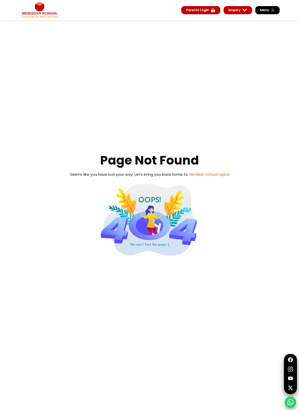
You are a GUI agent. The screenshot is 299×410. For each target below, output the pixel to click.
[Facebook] (290, 360)
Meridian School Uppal (209, 174)
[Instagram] (290, 369)
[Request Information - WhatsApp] (290, 402)
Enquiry (234, 10)
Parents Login (197, 10)
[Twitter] (290, 388)
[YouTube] (290, 378)
